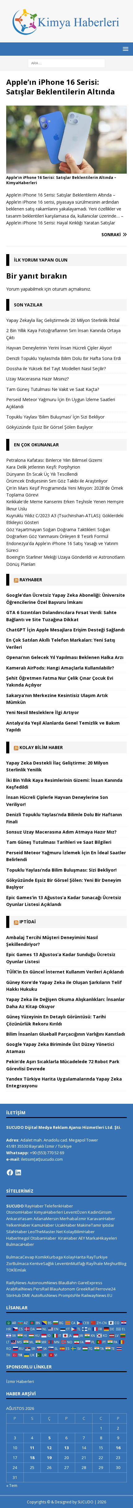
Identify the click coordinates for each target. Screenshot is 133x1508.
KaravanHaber (101, 1218)
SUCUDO (15, 1206)
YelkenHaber (18, 1225)
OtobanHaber (43, 1238)
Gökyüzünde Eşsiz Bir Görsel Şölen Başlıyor (49, 427)
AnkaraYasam (19, 1218)
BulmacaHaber (20, 1244)
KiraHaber (68, 1238)
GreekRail (85, 1289)
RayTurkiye (97, 1257)
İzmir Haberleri (20, 1381)
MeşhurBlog (115, 1263)
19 (49, 1457)
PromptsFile (69, 1295)
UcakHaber (65, 1225)
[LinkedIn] (18, 1172)
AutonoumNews (43, 1282)
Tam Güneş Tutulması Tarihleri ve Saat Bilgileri (58, 842)
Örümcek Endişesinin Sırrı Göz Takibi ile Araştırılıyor (57, 481)
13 (66, 1447)
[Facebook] (10, 1172)
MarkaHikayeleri (101, 1238)
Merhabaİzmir (73, 1218)
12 (49, 1447)
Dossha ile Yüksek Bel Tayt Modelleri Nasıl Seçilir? (56, 368)
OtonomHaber (19, 1212)
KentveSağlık (42, 1263)
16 (118, 1447)
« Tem (11, 1485)
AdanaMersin (46, 1218)
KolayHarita (75, 1257)
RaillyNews (16, 1282)
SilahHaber (16, 1231)
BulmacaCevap (20, 1257)
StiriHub (13, 1295)
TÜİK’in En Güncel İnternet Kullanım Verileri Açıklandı (65, 972)
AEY (81, 1238)
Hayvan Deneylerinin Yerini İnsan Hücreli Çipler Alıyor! (59, 348)
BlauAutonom (62, 1289)
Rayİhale (94, 1263)
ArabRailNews (19, 1289)
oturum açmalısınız (71, 289)
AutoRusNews (44, 1295)
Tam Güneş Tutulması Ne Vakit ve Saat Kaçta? (52, 389)
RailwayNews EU (96, 1295)
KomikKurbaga (49, 1257)
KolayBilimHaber (79, 1231)
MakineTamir (89, 1225)
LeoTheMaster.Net (45, 1231)
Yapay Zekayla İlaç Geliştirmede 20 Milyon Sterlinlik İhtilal (62, 320)
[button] (124, 49)
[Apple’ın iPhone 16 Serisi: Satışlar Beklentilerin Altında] (66, 170)
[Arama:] (66, 63)
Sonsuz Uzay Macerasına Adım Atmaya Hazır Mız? (61, 832)
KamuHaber (43, 1225)
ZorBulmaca (17, 1263)
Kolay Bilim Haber (41, 747)
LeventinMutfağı (70, 1263)
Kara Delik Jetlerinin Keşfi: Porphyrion (43, 467)
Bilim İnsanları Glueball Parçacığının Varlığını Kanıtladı (65, 1034)
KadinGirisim (100, 1212)
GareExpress (90, 1282)
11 (32, 1447)
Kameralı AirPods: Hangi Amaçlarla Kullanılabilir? (60, 668)
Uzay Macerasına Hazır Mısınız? (37, 379)
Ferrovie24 (105, 1289)
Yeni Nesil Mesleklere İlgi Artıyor (42, 712)
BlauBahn (67, 1282)
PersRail (41, 1289)
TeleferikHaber (59, 1206)
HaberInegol (17, 1238)
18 (32, 1457)
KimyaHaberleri (48, 1212)
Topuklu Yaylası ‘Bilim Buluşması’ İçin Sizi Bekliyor (55, 417)
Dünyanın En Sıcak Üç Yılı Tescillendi (42, 474)
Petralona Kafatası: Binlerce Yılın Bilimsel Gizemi (54, 460)
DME (26, 1295)
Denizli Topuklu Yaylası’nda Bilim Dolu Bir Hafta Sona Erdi (63, 358)
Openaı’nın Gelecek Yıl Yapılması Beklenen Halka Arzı (64, 657)
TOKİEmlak (16, 1270)
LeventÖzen (75, 1212)
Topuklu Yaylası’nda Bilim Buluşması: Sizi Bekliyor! (61, 870)
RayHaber (30, 580)
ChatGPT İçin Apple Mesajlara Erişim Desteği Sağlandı (65, 630)
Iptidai (27, 922)
